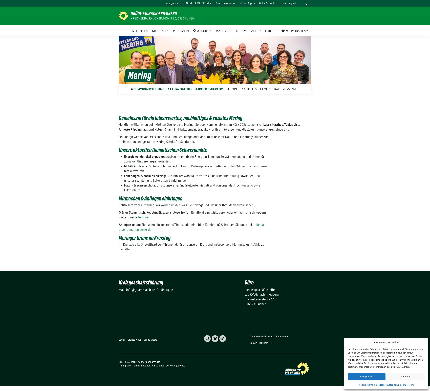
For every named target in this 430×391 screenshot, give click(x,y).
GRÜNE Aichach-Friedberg (154, 13)
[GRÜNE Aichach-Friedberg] (123, 15)
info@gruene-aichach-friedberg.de (149, 290)
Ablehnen (406, 376)
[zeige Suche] (305, 3)
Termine (143, 217)
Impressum (408, 384)
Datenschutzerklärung (389, 384)
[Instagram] (207, 338)
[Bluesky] (215, 338)
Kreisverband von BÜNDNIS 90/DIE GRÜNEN (163, 18)
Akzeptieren (366, 376)
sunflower (144, 365)
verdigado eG (177, 365)
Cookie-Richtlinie (368, 384)
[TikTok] (222, 338)
